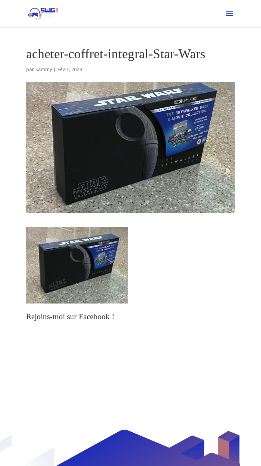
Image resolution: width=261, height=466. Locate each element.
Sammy (43, 69)
